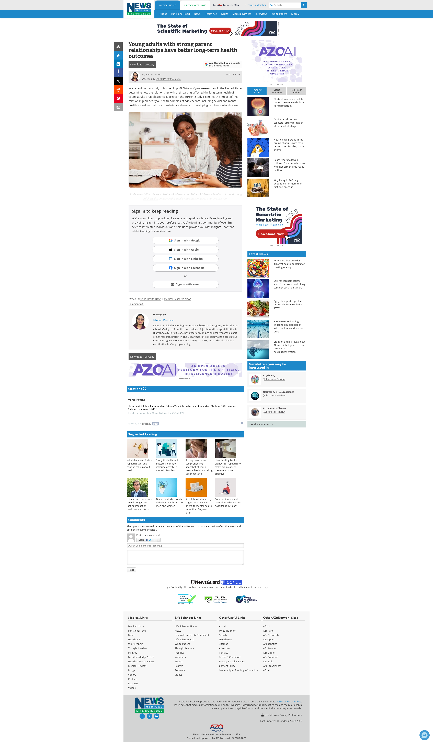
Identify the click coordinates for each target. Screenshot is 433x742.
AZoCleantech (271, 635)
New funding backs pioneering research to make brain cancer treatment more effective (228, 467)
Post (131, 569)
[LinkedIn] (118, 64)
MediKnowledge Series (141, 657)
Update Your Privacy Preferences (283, 715)
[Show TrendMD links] (242, 423)
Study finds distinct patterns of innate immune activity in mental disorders (167, 465)
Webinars (180, 657)
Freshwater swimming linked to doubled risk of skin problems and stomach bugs (289, 326)
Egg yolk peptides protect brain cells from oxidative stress (288, 304)
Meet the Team (227, 630)
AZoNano (268, 630)
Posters (132, 679)
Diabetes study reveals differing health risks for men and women (170, 502)
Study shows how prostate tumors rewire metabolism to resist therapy (289, 102)
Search (223, 635)
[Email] (118, 107)
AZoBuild (268, 661)
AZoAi (266, 670)
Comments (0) (136, 304)
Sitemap (223, 643)
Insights (132, 652)
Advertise (224, 648)
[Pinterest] (118, 98)
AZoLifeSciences (272, 665)
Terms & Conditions (230, 657)
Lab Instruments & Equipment (192, 635)
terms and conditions (289, 701)
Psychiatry (269, 375)
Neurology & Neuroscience (278, 391)
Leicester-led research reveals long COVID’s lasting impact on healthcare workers (139, 504)
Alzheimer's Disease (274, 408)
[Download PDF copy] (118, 46)
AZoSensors (269, 648)
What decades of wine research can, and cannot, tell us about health (139, 465)
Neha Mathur (163, 320)
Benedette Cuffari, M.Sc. (168, 78)
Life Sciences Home (195, 5)
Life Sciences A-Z (184, 639)
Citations (135, 389)
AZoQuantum (270, 657)
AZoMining (269, 652)
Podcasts (133, 683)
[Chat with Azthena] (424, 735)
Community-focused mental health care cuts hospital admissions (228, 502)
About (222, 626)
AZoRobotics (270, 643)
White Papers (135, 643)
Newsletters (226, 639)
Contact (223, 652)
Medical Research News (177, 298)
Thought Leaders (137, 648)
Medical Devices (137, 665)
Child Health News (150, 298)
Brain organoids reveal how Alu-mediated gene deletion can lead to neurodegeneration (289, 346)
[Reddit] (118, 89)
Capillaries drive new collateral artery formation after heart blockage (288, 123)
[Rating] (118, 55)
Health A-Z (134, 639)
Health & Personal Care (141, 661)
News (131, 635)
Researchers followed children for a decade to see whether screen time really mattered (289, 165)
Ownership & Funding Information (238, 670)
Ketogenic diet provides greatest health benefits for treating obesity (289, 264)
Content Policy (227, 665)
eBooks (132, 674)
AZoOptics (269, 639)
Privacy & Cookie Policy (232, 661)
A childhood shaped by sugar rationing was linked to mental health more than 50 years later (199, 505)
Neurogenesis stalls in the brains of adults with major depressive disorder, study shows (289, 144)
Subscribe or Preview (274, 378)
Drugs (131, 670)
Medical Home (167, 5)
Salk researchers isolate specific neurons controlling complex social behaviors (289, 284)
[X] (118, 81)
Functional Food (137, 630)
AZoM (266, 626)
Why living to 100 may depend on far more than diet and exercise (288, 184)
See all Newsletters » (261, 424)
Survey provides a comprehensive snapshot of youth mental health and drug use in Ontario (199, 467)
